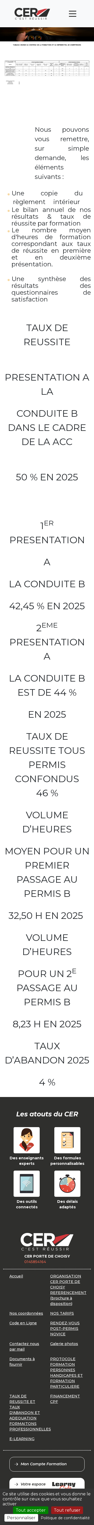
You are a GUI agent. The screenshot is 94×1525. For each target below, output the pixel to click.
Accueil (16, 1276)
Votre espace (33, 1484)
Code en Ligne (23, 1323)
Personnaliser (21, 1517)
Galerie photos (64, 1343)
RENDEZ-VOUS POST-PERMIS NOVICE (65, 1328)
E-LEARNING (21, 1438)
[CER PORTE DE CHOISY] (32, 14)
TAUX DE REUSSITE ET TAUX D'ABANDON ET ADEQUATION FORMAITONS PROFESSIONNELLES (30, 1412)
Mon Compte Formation (44, 1464)
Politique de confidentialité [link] (65, 1518)
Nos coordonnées (26, 1313)
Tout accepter (31, 1510)
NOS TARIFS (62, 1313)
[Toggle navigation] (73, 13)
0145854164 (35, 1261)
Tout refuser (67, 1510)
